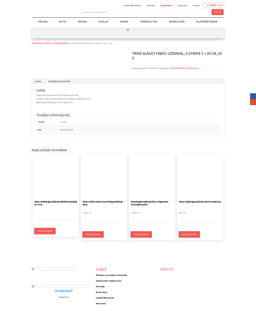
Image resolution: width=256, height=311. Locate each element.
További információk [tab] (59, 81)
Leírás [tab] (38, 81)
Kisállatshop (192, 68)
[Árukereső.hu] (64, 292)
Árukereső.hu (64, 297)
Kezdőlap (36, 43)
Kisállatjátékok (60, 43)
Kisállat (47, 43)
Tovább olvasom (45, 231)
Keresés (217, 12)
